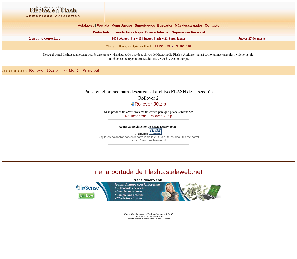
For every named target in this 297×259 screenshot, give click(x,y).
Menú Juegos (122, 25)
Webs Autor (102, 32)
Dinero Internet (157, 32)
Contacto (212, 25)
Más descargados (189, 25)
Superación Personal (188, 32)
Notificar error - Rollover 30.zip (148, 116)
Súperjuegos (145, 25)
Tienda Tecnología (128, 32)
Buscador (165, 25)
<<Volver (162, 46)
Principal (183, 46)
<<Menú (71, 70)
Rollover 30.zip (43, 70)
